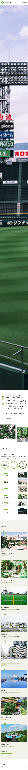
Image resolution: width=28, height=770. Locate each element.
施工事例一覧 (4, 751)
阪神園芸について (10, 418)
